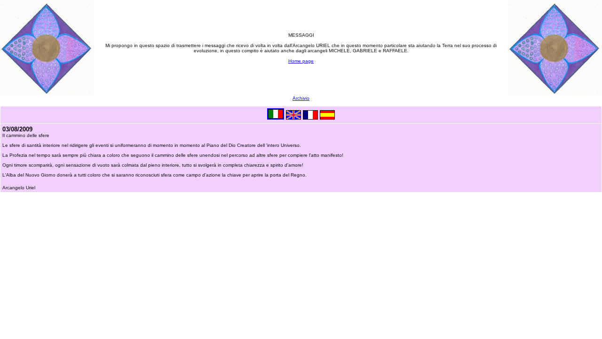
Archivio (301, 98)
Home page (301, 61)
